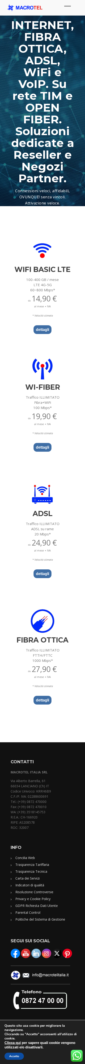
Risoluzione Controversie (34, 892)
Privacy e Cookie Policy (33, 899)
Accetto (14, 1056)
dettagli (42, 330)
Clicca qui (12, 1043)
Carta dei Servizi (27, 878)
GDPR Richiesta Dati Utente (36, 905)
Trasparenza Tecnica (31, 871)
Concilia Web (25, 857)
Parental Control (27, 912)
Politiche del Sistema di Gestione (40, 919)
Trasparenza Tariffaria (32, 864)
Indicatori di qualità (29, 885)
